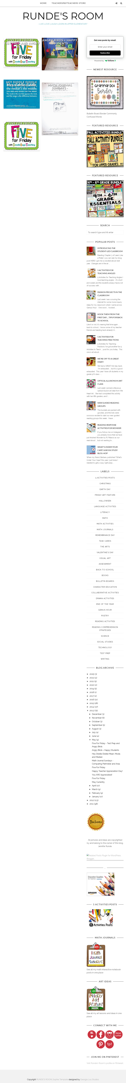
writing (105, 659)
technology (105, 647)
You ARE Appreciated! (102, 775)
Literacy (105, 512)
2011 (92, 804)
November (97, 718)
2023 (92, 678)
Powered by (99, 61)
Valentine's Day (105, 552)
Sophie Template (60, 1079)
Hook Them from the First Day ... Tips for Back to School (110, 317)
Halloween (105, 501)
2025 (92, 674)
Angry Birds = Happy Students (60, 42)
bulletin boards (105, 581)
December (97, 714)
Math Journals (105, 530)
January (95, 796)
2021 (92, 681)
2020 (92, 685)
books (105, 575)
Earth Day (105, 489)
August (95, 729)
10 (27, 106)
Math (105, 518)
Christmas (105, 484)
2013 (92, 710)
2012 (92, 800)
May (94, 740)
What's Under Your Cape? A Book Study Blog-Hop (107, 450)
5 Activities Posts (105, 478)
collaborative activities (105, 593)
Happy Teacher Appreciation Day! (107, 771)
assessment (105, 564)
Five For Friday (21, 123)
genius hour (105, 610)
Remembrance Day (105, 535)
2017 (92, 696)
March (95, 789)
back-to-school (105, 570)
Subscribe (105, 53)
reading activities (105, 621)
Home (43, 3)
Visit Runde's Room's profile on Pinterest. (105, 1063)
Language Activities (105, 506)
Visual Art (105, 558)
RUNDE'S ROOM (63, 16)
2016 (92, 699)
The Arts (105, 547)
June (94, 736)
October (96, 721)
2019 (92, 688)
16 (65, 67)
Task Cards (105, 541)
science (105, 636)
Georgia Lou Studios (89, 1079)
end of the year (105, 604)
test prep (105, 653)
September (97, 725)
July (94, 732)
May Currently (98, 782)
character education (105, 587)
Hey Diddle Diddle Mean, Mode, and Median (21, 85)
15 (27, 148)
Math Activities (105, 524)
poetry (105, 616)
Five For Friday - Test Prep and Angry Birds (22, 43)
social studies (105, 642)
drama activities (105, 598)
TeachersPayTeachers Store (69, 3)
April (94, 785)
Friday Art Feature (105, 495)
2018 (92, 692)
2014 (92, 707)
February (96, 793)
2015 (92, 703)
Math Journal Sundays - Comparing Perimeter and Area (60, 89)
